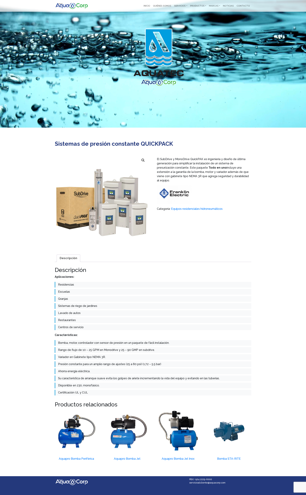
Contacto (243, 5)
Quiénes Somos (162, 5)
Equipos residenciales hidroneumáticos (197, 208)
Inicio (147, 5)
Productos (197, 5)
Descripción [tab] (68, 258)
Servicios (180, 5)
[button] (143, 160)
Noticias (228, 5)
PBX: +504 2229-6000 (200, 479)
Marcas (214, 5)
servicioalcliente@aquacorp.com (207, 482)
